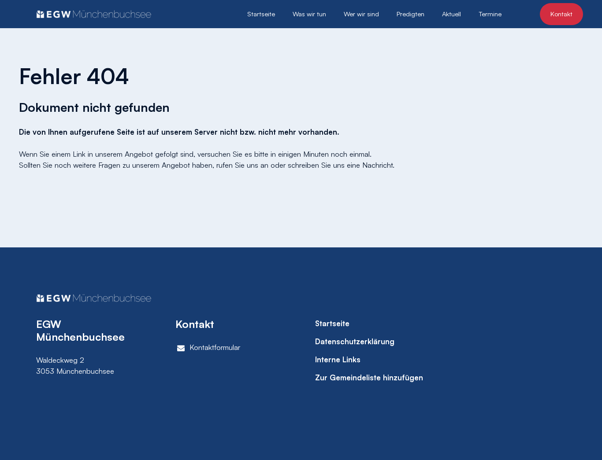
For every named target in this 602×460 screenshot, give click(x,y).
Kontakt (561, 14)
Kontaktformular (215, 347)
